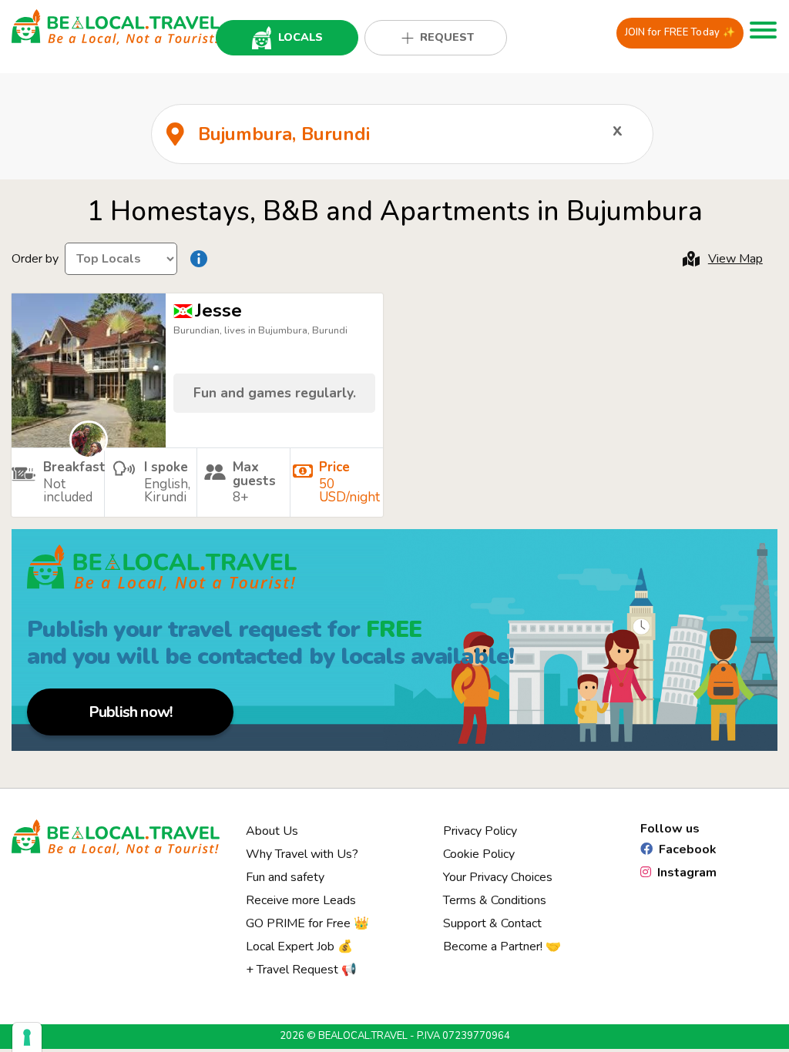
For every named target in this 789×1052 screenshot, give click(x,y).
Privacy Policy (480, 831)
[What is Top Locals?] (199, 259)
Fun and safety (285, 877)
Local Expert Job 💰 (299, 946)
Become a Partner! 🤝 (502, 946)
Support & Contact (492, 923)
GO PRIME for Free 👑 (307, 923)
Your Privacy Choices (497, 877)
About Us (272, 831)
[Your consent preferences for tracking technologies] (27, 1037)
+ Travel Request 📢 (301, 969)
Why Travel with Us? (302, 854)
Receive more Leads (301, 900)
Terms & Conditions (494, 900)
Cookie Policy (479, 854)
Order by (35, 258)
